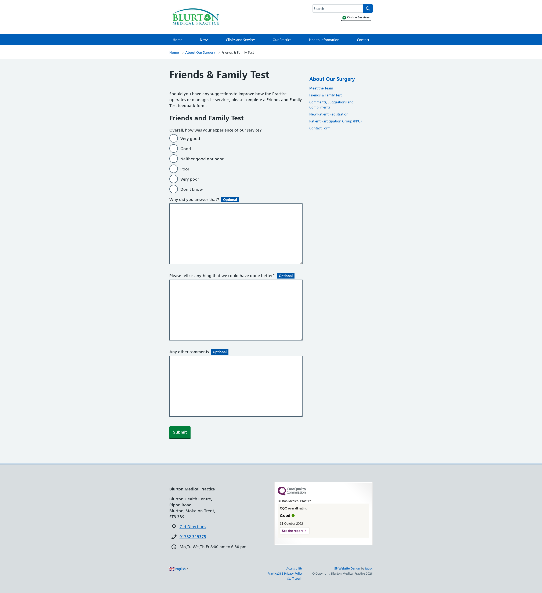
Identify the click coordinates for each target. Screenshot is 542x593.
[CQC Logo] (292, 494)
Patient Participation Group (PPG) (335, 121)
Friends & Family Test (325, 95)
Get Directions (193, 526)
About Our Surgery (200, 52)
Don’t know (191, 189)
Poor (184, 169)
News (204, 40)
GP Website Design (347, 568)
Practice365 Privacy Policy (285, 573)
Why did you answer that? (203, 199)
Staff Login (295, 579)
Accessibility (294, 568)
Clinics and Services (240, 40)
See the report (292, 531)
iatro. (369, 568)
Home (177, 40)
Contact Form (319, 128)
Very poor (189, 179)
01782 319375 (193, 536)
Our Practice (282, 40)
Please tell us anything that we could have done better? (231, 275)
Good (185, 148)
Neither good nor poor (202, 158)
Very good (190, 138)
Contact (363, 40)
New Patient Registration (328, 114)
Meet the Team (321, 88)
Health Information (324, 40)
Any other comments (198, 351)
